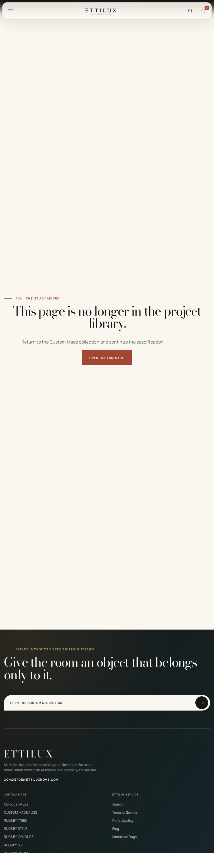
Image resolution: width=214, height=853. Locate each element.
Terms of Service (124, 812)
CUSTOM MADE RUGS (20, 812)
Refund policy (122, 820)
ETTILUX (29, 754)
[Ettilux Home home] (100, 11)
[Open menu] (10, 11)
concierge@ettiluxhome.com (31, 779)
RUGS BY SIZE (14, 845)
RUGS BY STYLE (15, 828)
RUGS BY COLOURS (18, 836)
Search (117, 804)
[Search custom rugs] (190, 11)
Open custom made (106, 358)
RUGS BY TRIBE (15, 820)
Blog (115, 828)
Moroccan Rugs (16, 804)
